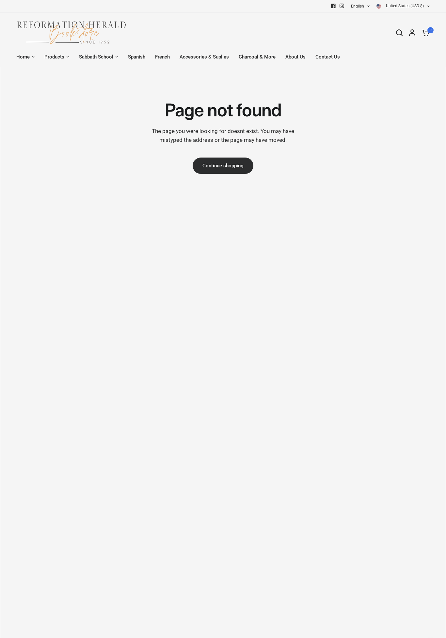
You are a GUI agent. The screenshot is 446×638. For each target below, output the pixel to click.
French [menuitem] (162, 57)
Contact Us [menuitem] (327, 57)
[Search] (399, 33)
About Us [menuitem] (295, 57)
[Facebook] (333, 6)
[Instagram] (342, 6)
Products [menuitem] (54, 57)
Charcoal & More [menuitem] (257, 57)
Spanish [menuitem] (136, 57)
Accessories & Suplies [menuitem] (204, 57)
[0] (424, 33)
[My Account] (412, 33)
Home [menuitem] (23, 57)
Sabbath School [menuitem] (96, 57)
